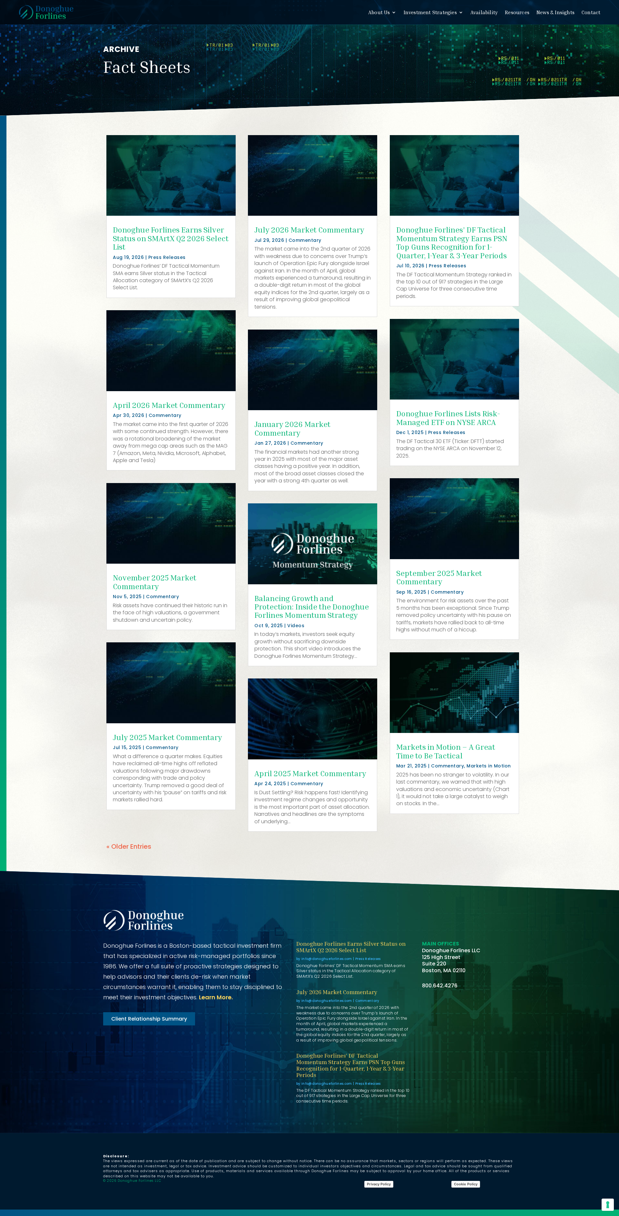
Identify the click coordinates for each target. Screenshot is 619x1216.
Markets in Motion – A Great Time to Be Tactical (445, 751)
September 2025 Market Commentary (439, 577)
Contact (591, 12)
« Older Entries (128, 846)
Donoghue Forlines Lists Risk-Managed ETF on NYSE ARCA (448, 417)
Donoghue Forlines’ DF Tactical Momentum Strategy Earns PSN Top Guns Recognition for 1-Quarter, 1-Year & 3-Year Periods (451, 242)
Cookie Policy (465, 1184)
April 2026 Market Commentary (169, 405)
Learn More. (216, 997)
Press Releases (167, 257)
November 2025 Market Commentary (154, 581)
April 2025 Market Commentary (310, 773)
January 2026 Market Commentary (292, 428)
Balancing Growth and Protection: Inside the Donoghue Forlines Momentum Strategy (311, 607)
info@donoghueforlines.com (326, 958)
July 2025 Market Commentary (167, 737)
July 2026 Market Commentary (309, 229)
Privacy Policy (379, 1184)
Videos (295, 625)
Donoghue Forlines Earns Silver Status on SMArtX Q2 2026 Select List (171, 238)
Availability (484, 12)
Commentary (165, 415)
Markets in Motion (489, 766)
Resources (517, 12)
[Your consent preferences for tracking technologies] (608, 1205)
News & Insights (555, 12)
